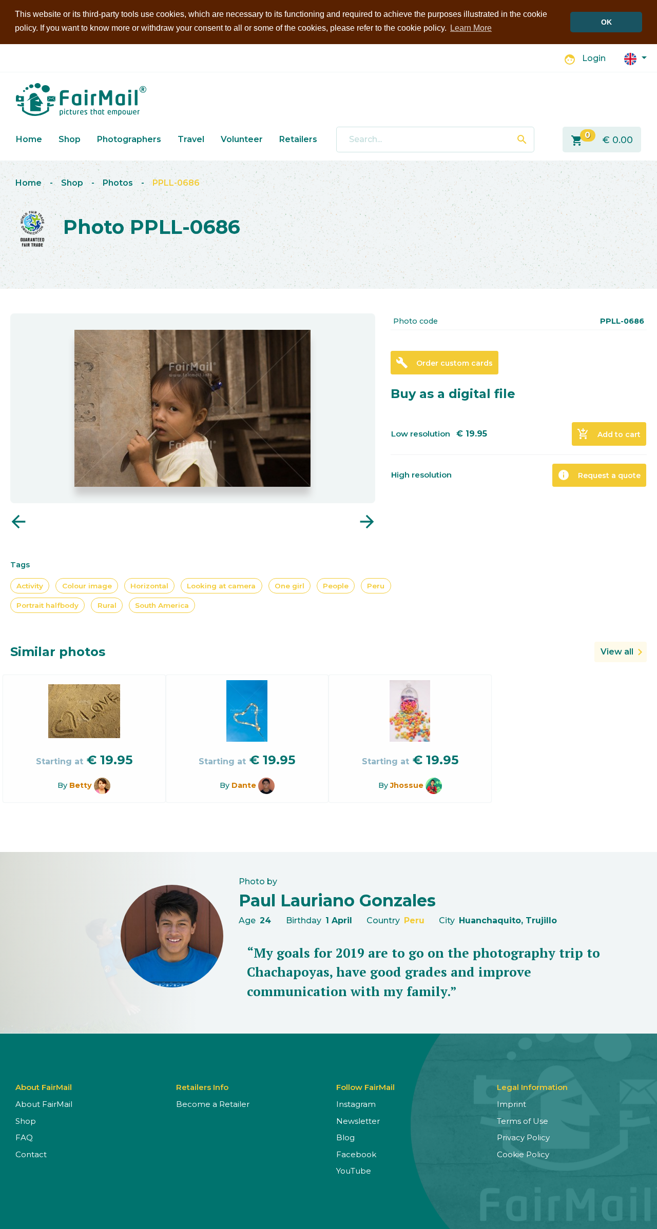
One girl (289, 586)
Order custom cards (444, 362)
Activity (29, 586)
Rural (107, 605)
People (336, 586)
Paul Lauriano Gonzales (337, 900)
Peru (375, 586)
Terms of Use (522, 1121)
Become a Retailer (212, 1104)
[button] (635, 58)
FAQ (24, 1137)
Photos (118, 183)
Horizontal (149, 586)
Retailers (298, 139)
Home (29, 139)
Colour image (87, 586)
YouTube (353, 1171)
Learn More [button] (471, 28)
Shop (70, 139)
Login (594, 58)
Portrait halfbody (47, 605)
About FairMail (43, 1104)
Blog (345, 1137)
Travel (191, 139)
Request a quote (599, 475)
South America (162, 605)
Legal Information (532, 1087)
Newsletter (358, 1121)
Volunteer (242, 139)
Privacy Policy (523, 1137)
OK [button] (606, 22)
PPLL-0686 (176, 183)
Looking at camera (221, 586)
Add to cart (609, 434)
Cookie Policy (523, 1154)
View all (617, 652)
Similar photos (57, 651)
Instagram (356, 1104)
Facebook (356, 1154)
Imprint (511, 1104)
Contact (31, 1154)
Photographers (129, 139)
